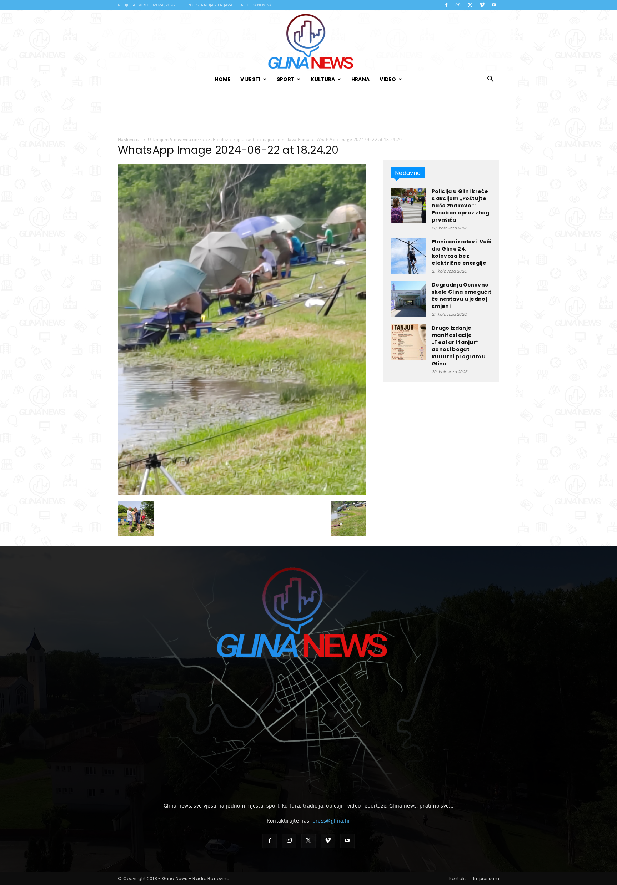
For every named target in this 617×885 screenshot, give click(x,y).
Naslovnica (129, 139)
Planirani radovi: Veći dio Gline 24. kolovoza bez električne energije (461, 252)
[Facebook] (446, 5)
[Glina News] (308, 40)
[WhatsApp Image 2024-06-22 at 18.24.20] (242, 493)
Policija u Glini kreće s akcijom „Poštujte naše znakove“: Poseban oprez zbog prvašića (461, 205)
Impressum (486, 878)
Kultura (323, 79)
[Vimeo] (482, 5)
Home (222, 79)
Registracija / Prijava (209, 4)
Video (388, 79)
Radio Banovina (255, 4)
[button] (490, 79)
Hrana (360, 79)
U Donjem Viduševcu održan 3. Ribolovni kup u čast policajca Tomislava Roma (229, 139)
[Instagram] (458, 5)
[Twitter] (470, 5)
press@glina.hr (331, 820)
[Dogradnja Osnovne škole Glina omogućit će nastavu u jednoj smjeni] (408, 299)
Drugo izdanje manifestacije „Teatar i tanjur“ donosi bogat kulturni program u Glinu (459, 345)
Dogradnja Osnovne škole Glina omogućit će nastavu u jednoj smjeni (461, 295)
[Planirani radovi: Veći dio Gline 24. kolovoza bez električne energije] (408, 256)
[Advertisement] (308, 112)
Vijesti (250, 79)
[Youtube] (493, 5)
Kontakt (457, 878)
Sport (286, 79)
